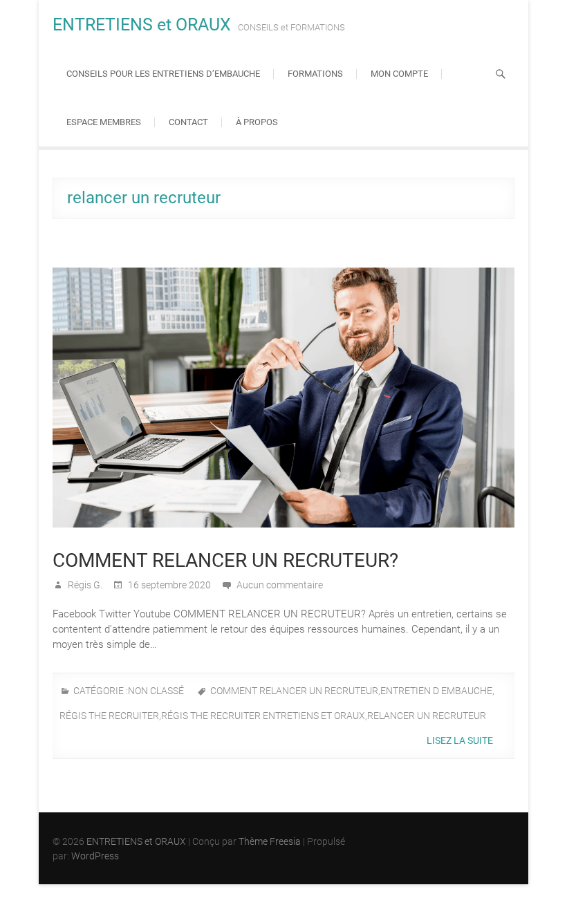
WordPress (95, 855)
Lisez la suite (461, 740)
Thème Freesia (270, 841)
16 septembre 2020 (168, 584)
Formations (315, 73)
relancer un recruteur (426, 715)
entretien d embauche (436, 690)
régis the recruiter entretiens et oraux (263, 715)
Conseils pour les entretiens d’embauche (163, 73)
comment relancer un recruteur (294, 690)
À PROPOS (257, 122)
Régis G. (84, 584)
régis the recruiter (109, 715)
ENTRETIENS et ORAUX (142, 25)
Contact (188, 122)
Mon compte (399, 73)
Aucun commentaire (279, 584)
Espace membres (103, 122)
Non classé (156, 690)
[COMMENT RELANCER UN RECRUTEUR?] (283, 398)
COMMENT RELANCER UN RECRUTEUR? (225, 560)
